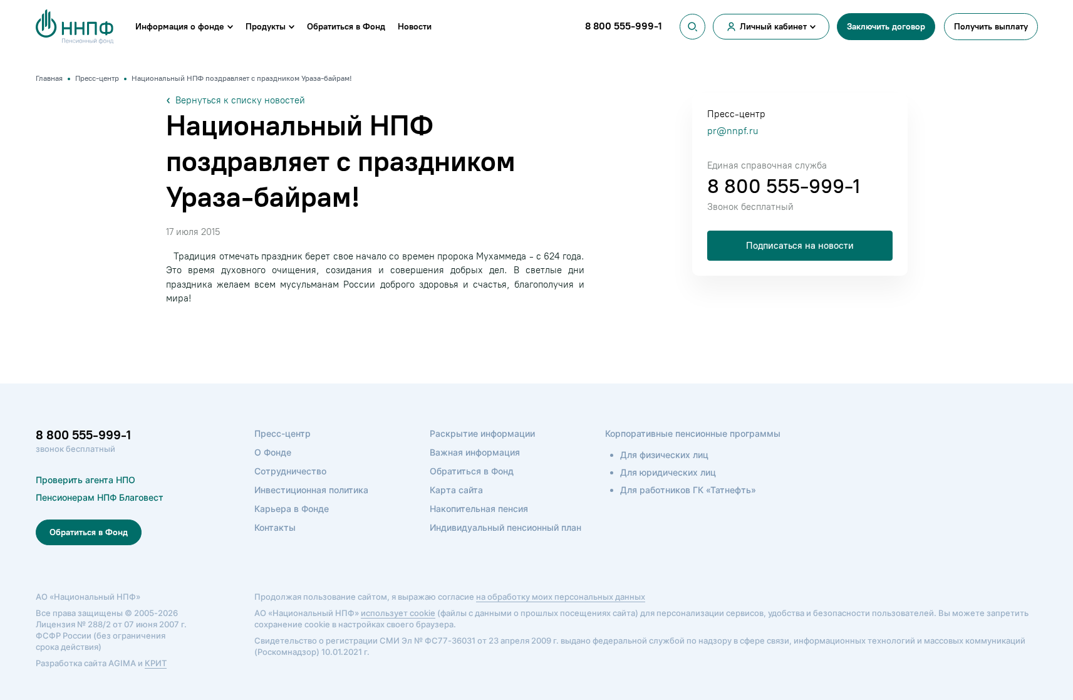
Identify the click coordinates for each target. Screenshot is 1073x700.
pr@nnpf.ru (732, 131)
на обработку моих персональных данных (560, 597)
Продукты (266, 26)
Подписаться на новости (800, 245)
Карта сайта (456, 489)
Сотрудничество (290, 471)
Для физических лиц (664, 454)
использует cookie (398, 613)
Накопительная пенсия (479, 508)
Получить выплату (991, 26)
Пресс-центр (282, 433)
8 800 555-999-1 (783, 186)
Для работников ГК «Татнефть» (688, 489)
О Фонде (272, 452)
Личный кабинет (773, 26)
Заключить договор (886, 26)
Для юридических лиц (668, 472)
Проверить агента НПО (85, 479)
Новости (415, 26)
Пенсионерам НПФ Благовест (99, 497)
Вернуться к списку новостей (240, 100)
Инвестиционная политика (311, 489)
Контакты (275, 527)
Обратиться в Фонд (346, 26)
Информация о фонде (179, 26)
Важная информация (475, 452)
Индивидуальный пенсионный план (505, 527)
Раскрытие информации (482, 433)
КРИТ (156, 663)
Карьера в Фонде (291, 508)
